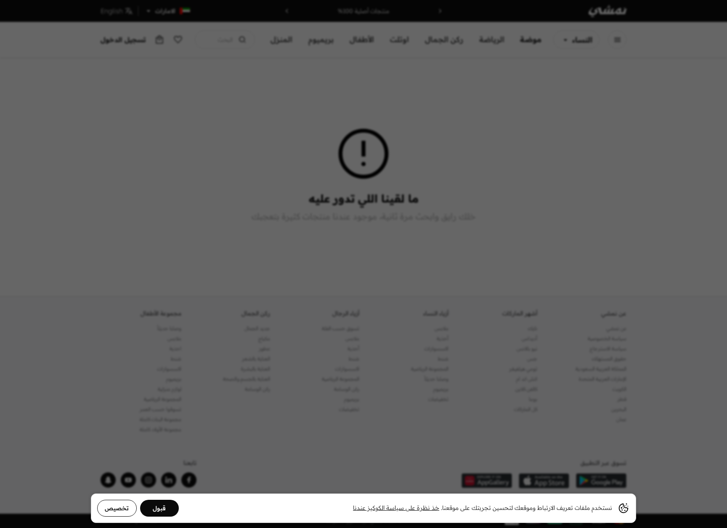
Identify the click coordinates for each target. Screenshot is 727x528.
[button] (363, 264)
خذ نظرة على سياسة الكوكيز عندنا (396, 508)
